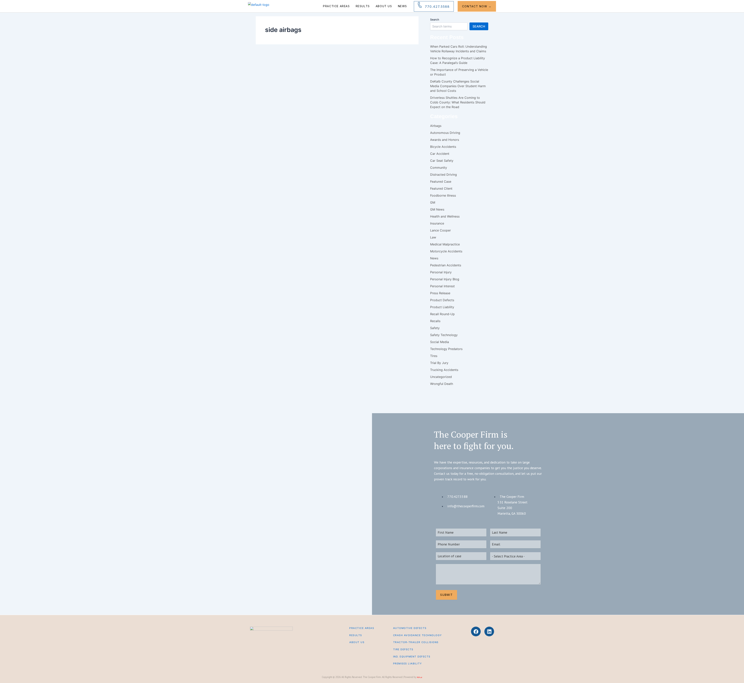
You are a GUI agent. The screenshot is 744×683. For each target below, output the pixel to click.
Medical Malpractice (445, 244)
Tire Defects (403, 649)
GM (432, 202)
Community (438, 167)
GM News (437, 209)
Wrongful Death (441, 384)
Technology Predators (446, 349)
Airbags (435, 126)
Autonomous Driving (445, 133)
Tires (433, 356)
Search (434, 19)
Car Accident (307, 75)
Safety (371, 75)
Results (363, 6)
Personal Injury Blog (340, 75)
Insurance (437, 223)
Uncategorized (441, 377)
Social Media (439, 342)
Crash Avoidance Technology (417, 635)
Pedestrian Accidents (445, 265)
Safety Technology (444, 335)
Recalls (435, 321)
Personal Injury (322, 75)
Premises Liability (407, 663)
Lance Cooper (440, 230)
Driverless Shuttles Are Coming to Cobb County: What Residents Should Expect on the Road (457, 102)
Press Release (440, 293)
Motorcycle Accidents (446, 251)
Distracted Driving (443, 174)
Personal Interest (442, 286)
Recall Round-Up (442, 314)
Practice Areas (336, 6)
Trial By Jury (439, 363)
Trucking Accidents (444, 370)
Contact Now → (477, 6)
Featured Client (441, 188)
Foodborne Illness (443, 195)
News (402, 6)
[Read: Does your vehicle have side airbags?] (276, 73)
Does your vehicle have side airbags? (352, 91)
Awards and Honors (444, 140)
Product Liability (442, 307)
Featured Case (440, 181)
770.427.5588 (437, 7)
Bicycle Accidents (443, 147)
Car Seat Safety (441, 161)
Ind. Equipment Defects (412, 656)
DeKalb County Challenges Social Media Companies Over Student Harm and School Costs (458, 86)
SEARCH (479, 26)
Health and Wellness (445, 216)
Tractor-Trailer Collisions (416, 642)
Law (433, 237)
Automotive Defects (410, 628)
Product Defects (358, 75)
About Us (384, 6)
